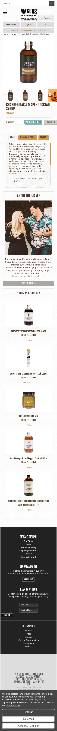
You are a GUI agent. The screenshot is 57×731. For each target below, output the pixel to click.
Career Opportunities (28, 640)
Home (5, 34)
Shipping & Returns (28, 550)
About (12, 138)
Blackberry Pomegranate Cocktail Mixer (28, 331)
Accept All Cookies (28, 726)
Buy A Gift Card (28, 557)
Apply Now (28, 580)
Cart (46, 24)
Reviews (43, 138)
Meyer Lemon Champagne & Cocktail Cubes (28, 374)
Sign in (28, 24)
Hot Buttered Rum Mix (28, 416)
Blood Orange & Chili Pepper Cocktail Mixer (29, 459)
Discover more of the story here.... (28, 276)
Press (28, 633)
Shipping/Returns (27, 138)
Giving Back (28, 643)
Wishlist (28, 646)
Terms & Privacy (28, 547)
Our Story (28, 541)
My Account (11, 24)
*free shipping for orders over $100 (28, 30)
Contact (28, 553)
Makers (28, 636)
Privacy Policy (13, 705)
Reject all (28, 719)
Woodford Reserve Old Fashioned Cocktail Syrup (28, 501)
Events (28, 630)
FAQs (28, 544)
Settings (28, 712)
